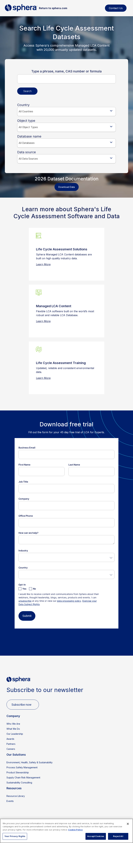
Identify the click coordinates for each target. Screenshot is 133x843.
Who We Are (13, 723)
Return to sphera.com (53, 8)
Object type (26, 121)
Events (10, 801)
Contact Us (116, 8)
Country (23, 105)
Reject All (118, 836)
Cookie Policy (75, 829)
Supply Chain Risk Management (23, 777)
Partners (10, 743)
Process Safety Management (21, 767)
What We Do (13, 728)
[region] (66, 831)
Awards (10, 738)
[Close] (127, 823)
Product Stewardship (17, 772)
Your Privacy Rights (14, 836)
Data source (26, 152)
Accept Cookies (95, 836)
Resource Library (15, 796)
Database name (29, 136)
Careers (10, 749)
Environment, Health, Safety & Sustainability (29, 762)
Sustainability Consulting (19, 782)
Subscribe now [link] (21, 704)
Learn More (43, 264)
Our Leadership (14, 733)
